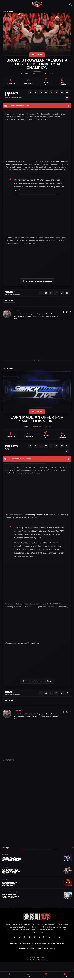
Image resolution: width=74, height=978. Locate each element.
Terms (52, 949)
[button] (70, 4)
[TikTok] (54, 937)
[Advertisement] (37, 259)
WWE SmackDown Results (10, 892)
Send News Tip (15, 943)
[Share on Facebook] (41, 293)
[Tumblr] (39, 937)
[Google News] (41, 92)
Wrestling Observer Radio (37, 515)
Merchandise (40, 943)
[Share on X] (46, 293)
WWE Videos (5, 867)
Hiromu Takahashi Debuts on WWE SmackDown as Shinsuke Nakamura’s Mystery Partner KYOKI (11, 884)
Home (4, 11)
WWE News (10, 11)
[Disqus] (37, 792)
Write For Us (28, 943)
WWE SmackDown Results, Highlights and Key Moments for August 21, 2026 (11, 896)
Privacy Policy (42, 948)
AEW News (5, 854)
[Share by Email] (67, 293)
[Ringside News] (37, 4)
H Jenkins (25, 73)
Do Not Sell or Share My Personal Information (37, 960)
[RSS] (59, 937)
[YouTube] (56, 92)
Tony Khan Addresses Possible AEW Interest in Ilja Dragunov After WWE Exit (11, 859)
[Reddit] (67, 98)
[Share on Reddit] (62, 293)
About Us (51, 943)
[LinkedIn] (46, 92)
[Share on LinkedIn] (51, 293)
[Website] (63, 312)
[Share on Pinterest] (56, 293)
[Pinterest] (51, 92)
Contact (60, 943)
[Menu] (4, 4)
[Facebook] (30, 92)
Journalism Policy (26, 948)
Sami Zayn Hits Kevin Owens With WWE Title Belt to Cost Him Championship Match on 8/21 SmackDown (11, 871)
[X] (36, 92)
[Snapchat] (67, 92)
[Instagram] (62, 92)
